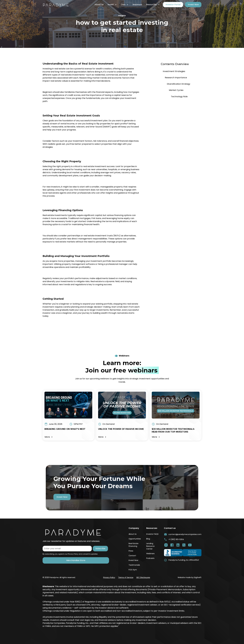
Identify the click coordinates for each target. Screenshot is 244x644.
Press (131, 551)
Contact (132, 555)
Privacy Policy (109, 577)
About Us (99, 4)
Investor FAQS (152, 534)
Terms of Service (125, 577)
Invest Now (193, 4)
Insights (122, 15)
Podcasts (150, 558)
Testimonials (134, 565)
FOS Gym (133, 569)
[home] (58, 4)
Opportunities (135, 538)
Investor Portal (173, 4)
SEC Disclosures (143, 577)
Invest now (62, 497)
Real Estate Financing (133, 544)
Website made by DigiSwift (189, 577)
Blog (148, 538)
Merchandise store (75, 560)
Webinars (137, 4)
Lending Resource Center (150, 546)
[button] (112, 4)
